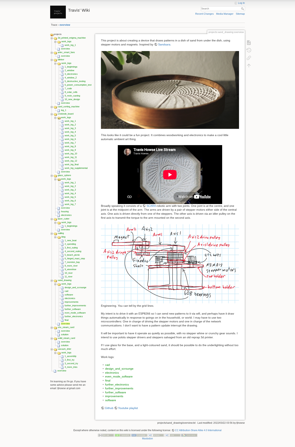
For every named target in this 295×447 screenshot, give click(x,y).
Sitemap (240, 13)
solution (64, 334)
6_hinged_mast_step (75, 258)
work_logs (66, 41)
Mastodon (147, 438)
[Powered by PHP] (139, 435)
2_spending (70, 244)
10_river (69, 273)
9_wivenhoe (70, 269)
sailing (61, 233)
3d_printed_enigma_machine (72, 38)
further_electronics (74, 316)
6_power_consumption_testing (79, 85)
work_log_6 (70, 139)
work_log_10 (71, 153)
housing (65, 211)
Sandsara (164, 44)
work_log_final (71, 164)
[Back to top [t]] (248, 65)
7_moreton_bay (72, 262)
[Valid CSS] (173, 435)
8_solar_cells (71, 92)
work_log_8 (70, 146)
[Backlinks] (248, 58)
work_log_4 (70, 132)
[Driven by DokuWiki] (189, 435)
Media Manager (224, 13)
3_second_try (71, 363)
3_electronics (71, 74)
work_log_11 (71, 157)
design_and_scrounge (75, 287)
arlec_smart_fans (66, 52)
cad (66, 291)
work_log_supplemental (76, 168)
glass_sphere (64, 175)
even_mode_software (75, 313)
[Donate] (123, 435)
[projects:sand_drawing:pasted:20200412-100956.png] (170, 263)
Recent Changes (204, 13)
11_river (68, 276)
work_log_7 (70, 142)
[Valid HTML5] (156, 435)
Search (243, 8)
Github (109, 408)
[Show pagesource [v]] (248, 42)
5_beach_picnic (72, 255)
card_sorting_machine (68, 106)
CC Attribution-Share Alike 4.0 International (198, 430)
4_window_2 (71, 77)
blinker (61, 59)
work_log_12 (71, 161)
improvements (71, 302)
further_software (73, 309)
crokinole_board (65, 114)
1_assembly (70, 356)
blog (63, 237)
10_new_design (72, 99)
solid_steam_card (66, 338)
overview (65, 25)
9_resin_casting (72, 95)
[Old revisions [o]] (248, 50)
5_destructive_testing (75, 81)
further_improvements (75, 305)
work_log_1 (70, 45)
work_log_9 (70, 150)
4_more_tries (71, 367)
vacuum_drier (64, 349)
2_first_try (69, 360)
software (69, 294)
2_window (69, 70)
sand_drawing (64, 280)
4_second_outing (73, 251)
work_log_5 (70, 135)
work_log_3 (70, 128)
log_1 (63, 110)
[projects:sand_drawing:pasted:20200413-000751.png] (170, 89)
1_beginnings (71, 67)
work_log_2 (70, 124)
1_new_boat (70, 240)
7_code (68, 88)
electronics (66, 215)
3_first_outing (71, 247)
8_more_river (71, 266)
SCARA (151, 205)
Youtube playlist (128, 408)
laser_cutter (63, 218)
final (66, 320)
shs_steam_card (66, 327)
